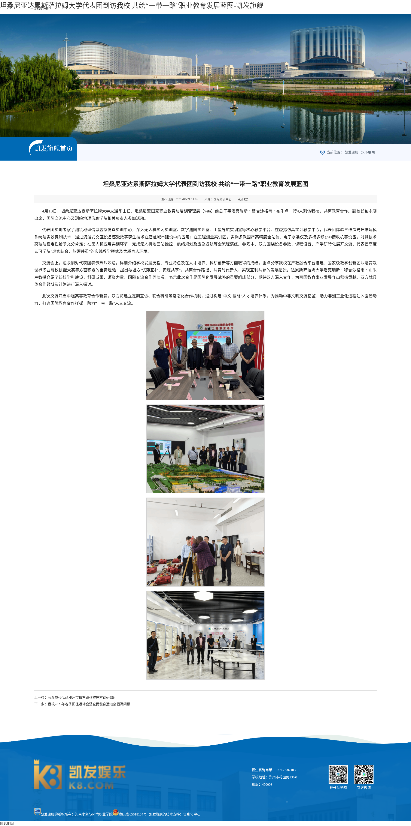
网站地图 (7, 824)
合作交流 (319, 8)
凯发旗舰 (41, 8)
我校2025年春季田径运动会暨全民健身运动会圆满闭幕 (89, 704)
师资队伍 (276, 8)
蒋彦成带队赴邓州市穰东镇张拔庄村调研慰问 (82, 697)
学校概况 (224, 8)
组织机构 (250, 8)
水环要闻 (368, 152)
